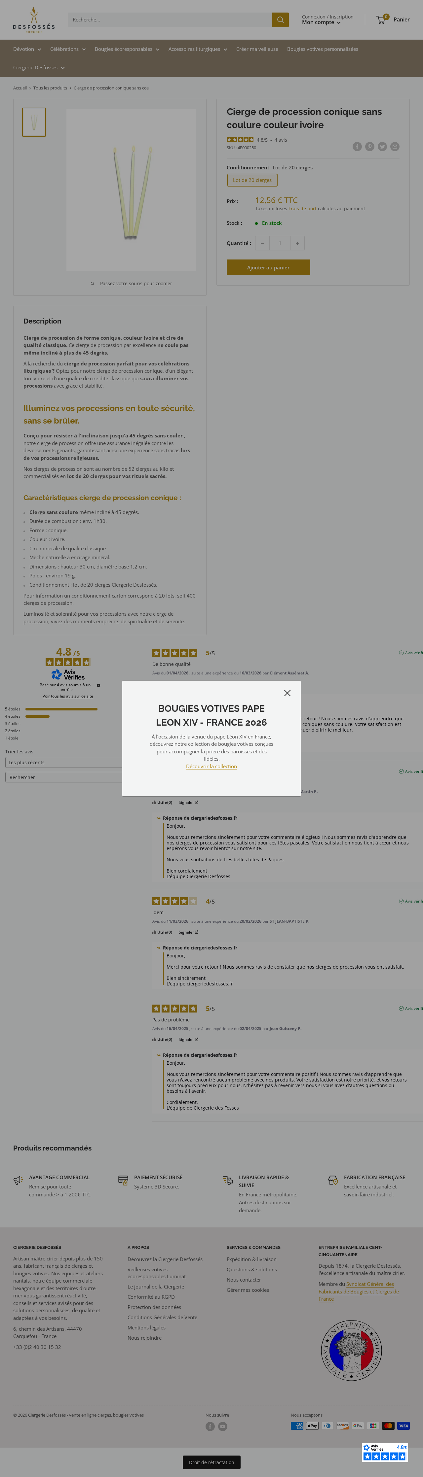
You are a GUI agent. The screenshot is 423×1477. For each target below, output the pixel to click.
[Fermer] (287, 692)
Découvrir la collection (211, 766)
